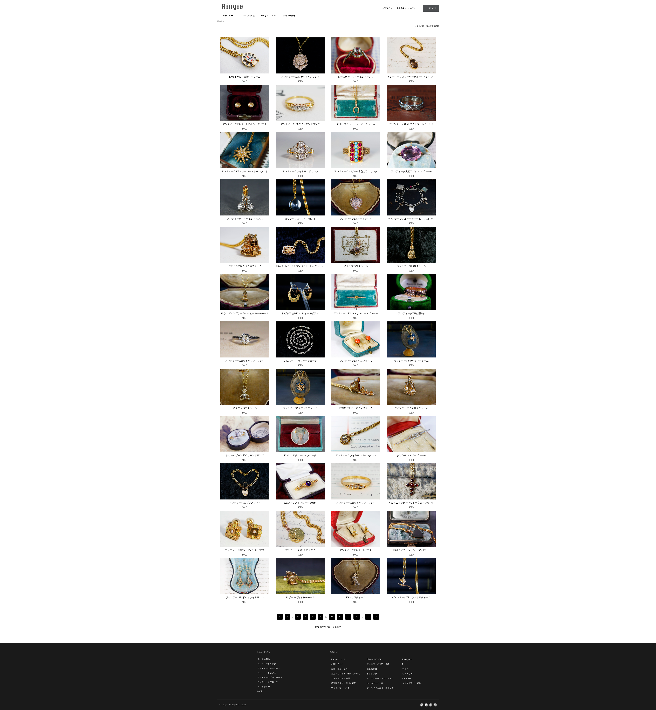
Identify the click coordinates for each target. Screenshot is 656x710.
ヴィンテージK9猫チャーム (411, 266)
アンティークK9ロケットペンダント (300, 76)
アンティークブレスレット (269, 677)
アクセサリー (263, 687)
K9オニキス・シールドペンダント (411, 550)
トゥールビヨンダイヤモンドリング (245, 455)
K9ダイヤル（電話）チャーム (245, 76)
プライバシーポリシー (341, 688)
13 (348, 616)
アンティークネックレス (268, 668)
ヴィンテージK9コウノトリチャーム (411, 597)
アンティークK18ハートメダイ (356, 218)
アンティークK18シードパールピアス (244, 550)
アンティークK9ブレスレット (245, 502)
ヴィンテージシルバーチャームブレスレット (411, 218)
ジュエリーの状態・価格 (378, 664)
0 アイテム (432, 8)
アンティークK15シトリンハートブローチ (356, 313)
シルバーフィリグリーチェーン (300, 360)
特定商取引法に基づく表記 (343, 683)
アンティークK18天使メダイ (300, 550)
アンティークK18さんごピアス (356, 360)
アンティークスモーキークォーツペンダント (411, 76)
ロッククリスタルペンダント (300, 218)
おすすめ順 (419, 26)
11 (332, 616)
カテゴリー (228, 15)
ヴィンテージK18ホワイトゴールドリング (411, 124)
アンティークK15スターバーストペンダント (244, 171)
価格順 (429, 26)
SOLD (259, 691)
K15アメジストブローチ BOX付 (300, 502)
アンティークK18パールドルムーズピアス (245, 124)
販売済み (220, 21)
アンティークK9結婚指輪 (411, 313)
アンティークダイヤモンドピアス (245, 218)
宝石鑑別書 (372, 669)
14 (357, 616)
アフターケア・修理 (340, 678)
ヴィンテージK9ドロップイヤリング (245, 597)
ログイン (411, 8)
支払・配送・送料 (339, 669)
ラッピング (372, 674)
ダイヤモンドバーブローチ (411, 455)
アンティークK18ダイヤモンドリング (300, 124)
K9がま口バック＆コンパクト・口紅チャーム (300, 266)
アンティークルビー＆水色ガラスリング (355, 171)
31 (368, 616)
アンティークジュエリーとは (380, 678)
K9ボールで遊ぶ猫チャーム (300, 597)
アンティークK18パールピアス (356, 550)
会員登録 (400, 8)
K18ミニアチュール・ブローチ (300, 455)
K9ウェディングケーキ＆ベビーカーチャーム (245, 313)
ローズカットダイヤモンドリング (356, 76)
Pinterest (406, 678)
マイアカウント (387, 8)
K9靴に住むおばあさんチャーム (356, 408)
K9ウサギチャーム (356, 597)
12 (340, 616)
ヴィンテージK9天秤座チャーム (411, 408)
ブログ (405, 669)
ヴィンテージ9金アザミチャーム (300, 408)
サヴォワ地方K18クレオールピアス (300, 313)
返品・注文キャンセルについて (345, 674)
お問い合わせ (289, 15)
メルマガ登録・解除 (411, 683)
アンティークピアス (266, 673)
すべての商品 (248, 15)
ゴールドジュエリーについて (380, 688)
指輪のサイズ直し (375, 659)
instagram (407, 659)
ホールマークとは (375, 683)
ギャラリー (407, 674)
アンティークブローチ (267, 682)
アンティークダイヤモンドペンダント (356, 455)
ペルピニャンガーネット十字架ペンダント (411, 502)
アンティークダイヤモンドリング (300, 171)
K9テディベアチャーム (245, 408)
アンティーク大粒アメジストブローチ (411, 171)
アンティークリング (266, 664)
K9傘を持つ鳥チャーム (356, 266)
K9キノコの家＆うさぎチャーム (245, 266)
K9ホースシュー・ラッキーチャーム (356, 124)
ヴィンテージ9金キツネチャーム (411, 360)
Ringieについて (268, 15)
